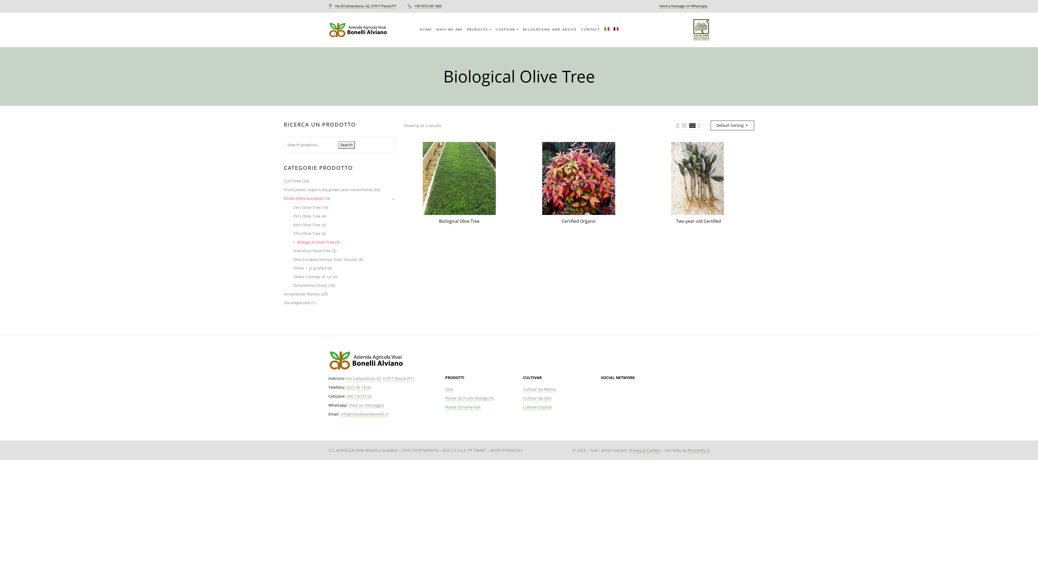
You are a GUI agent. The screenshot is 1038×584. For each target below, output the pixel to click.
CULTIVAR (292, 181)
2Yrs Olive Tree (307, 207)
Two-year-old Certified (698, 221)
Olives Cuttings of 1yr (312, 276)
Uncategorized (297, 302)
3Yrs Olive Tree (307, 216)
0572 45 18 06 (358, 387)
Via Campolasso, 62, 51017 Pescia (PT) (380, 378)
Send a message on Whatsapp (683, 6)
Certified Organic (579, 221)
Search (346, 144)
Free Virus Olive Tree (312, 250)
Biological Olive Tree (315, 242)
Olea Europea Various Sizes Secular (325, 259)
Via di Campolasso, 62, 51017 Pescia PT (365, 6)
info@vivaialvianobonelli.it (364, 414)
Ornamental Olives (310, 285)
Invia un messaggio (366, 405)
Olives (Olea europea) (303, 198)
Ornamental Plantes (302, 294)
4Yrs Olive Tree (307, 224)
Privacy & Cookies (645, 450)
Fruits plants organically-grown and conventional (328, 189)
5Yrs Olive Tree (307, 233)
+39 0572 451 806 (427, 6)
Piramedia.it (699, 450)
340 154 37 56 (359, 396)
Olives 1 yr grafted (310, 268)
